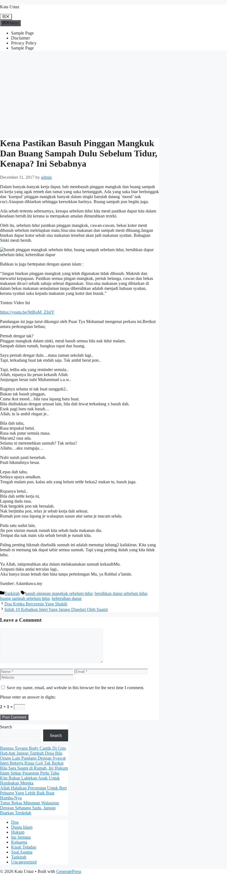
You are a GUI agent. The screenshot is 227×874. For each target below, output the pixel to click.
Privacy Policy (24, 43)
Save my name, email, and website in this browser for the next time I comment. (75, 687)
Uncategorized (24, 862)
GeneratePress (68, 871)
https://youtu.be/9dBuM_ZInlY (27, 312)
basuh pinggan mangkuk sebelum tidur (58, 593)
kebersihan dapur (67, 598)
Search (6, 727)
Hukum (17, 832)
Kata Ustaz (9, 6)
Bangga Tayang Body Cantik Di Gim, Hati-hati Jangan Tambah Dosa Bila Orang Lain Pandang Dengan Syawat (33, 753)
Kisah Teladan (23, 847)
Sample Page (22, 33)
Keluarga (19, 842)
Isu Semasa (21, 837)
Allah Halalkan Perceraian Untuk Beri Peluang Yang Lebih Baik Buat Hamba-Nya (33, 793)
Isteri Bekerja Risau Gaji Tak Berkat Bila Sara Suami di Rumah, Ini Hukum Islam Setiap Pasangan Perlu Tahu (34, 768)
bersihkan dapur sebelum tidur (121, 593)
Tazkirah (12, 593)
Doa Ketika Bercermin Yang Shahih (35, 604)
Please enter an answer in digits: (28, 697)
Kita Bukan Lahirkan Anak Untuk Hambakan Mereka (30, 780)
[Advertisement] (113, 93)
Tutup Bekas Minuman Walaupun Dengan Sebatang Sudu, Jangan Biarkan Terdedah (29, 807)
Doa (15, 822)
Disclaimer (20, 38)
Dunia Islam (21, 827)
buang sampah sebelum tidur (25, 598)
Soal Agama (21, 852)
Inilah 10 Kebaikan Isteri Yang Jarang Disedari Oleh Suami (56, 609)
